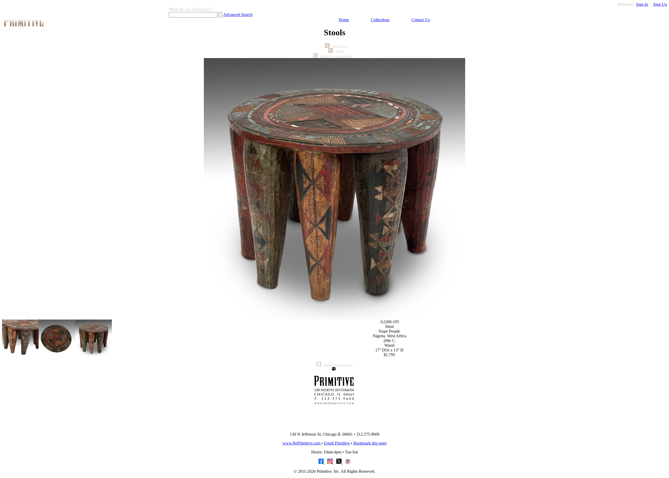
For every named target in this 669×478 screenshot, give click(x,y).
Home (344, 20)
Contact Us (420, 20)
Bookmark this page (370, 443)
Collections (380, 20)
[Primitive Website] (334, 426)
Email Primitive (337, 443)
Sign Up (660, 4)
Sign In (642, 4)
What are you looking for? (190, 9)
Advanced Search (237, 14)
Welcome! (625, 4)
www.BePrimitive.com (301, 443)
